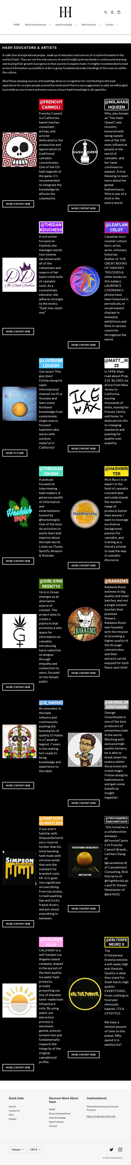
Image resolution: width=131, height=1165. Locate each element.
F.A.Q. (11, 1115)
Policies (12, 1119)
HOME (52, 1109)
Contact (109, 24)
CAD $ (33, 1149)
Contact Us (14, 1110)
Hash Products (88, 24)
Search (12, 1106)
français (16, 1149)
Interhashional (116, 1158)
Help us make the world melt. (101, 1116)
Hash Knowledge (63, 24)
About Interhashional (35, 24)
